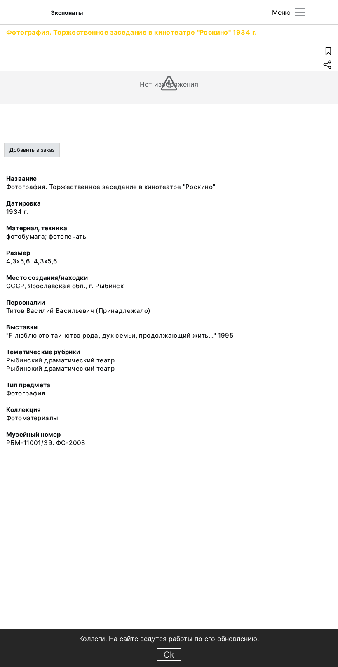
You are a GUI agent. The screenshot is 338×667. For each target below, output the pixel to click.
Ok (169, 655)
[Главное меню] (300, 12)
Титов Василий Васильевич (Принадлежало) (78, 311)
